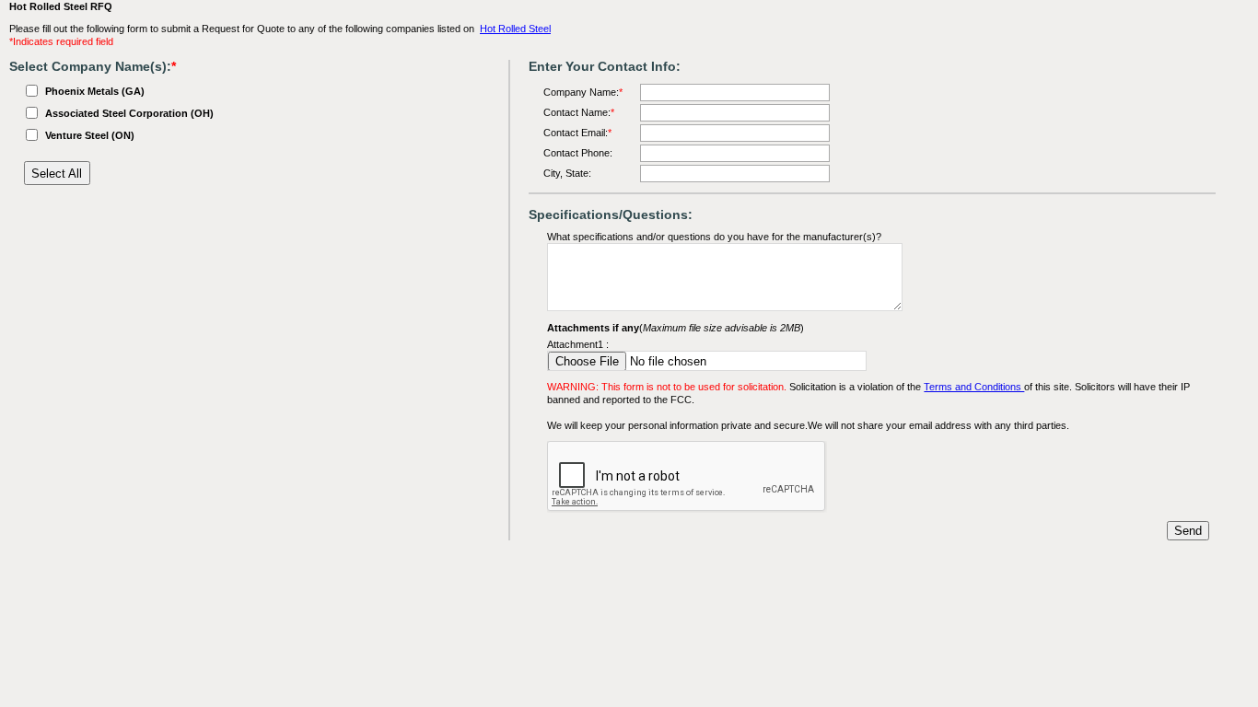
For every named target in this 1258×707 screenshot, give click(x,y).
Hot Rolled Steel (515, 28)
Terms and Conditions (974, 386)
